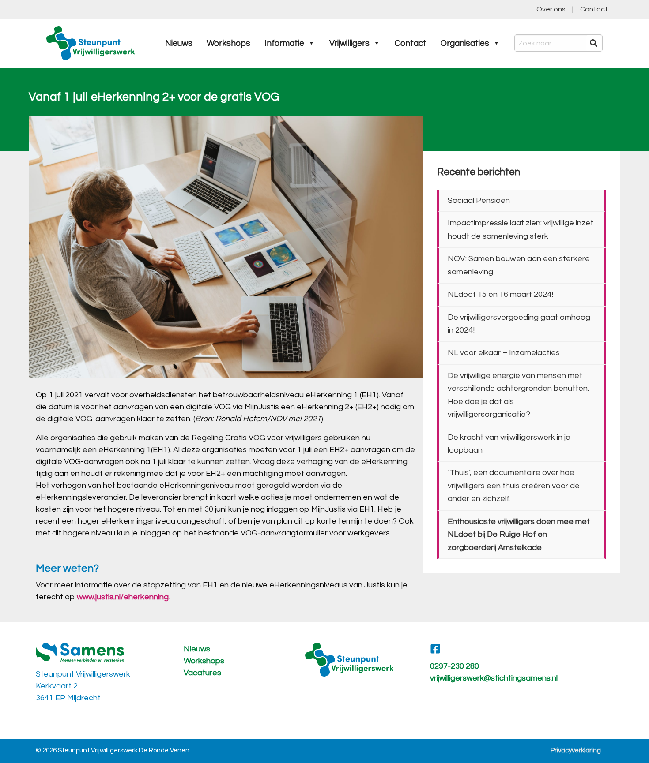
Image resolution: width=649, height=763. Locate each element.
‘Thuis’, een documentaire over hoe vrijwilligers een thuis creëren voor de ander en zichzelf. (514, 485)
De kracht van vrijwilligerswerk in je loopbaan (509, 443)
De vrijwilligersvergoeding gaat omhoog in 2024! (519, 323)
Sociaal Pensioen (479, 200)
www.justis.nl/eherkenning (123, 597)
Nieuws (178, 43)
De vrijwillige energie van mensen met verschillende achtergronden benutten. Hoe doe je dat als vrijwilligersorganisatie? (518, 395)
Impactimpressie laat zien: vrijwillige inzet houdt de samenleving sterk (520, 229)
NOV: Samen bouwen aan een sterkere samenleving (519, 265)
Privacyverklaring (576, 750)
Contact (594, 9)
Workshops (228, 43)
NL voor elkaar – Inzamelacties (504, 352)
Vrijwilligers (349, 43)
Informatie (284, 43)
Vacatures (202, 673)
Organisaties (465, 43)
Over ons (551, 9)
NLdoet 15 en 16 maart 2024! (500, 294)
